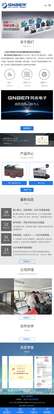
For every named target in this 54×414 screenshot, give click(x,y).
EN (45, 6)
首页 (23, 396)
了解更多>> (27, 261)
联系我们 (29, 396)
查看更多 (27, 128)
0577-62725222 (31, 399)
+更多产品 (27, 190)
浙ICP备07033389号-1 (27, 406)
